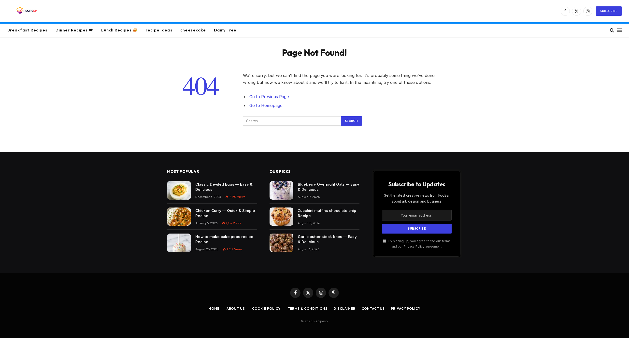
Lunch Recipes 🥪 (119, 30)
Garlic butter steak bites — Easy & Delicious (327, 239)
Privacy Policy (414, 246)
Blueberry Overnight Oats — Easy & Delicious (328, 187)
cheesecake (193, 30)
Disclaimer (345, 308)
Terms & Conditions (307, 308)
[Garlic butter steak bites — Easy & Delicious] (281, 243)
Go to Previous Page (269, 96)
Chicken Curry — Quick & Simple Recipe (225, 213)
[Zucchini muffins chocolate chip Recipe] (281, 216)
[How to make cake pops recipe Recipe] (179, 243)
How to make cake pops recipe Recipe (224, 239)
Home (214, 308)
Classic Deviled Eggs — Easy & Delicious (224, 187)
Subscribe (608, 11)
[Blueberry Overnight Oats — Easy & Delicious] (281, 190)
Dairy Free (225, 30)
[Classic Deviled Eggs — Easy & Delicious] (179, 190)
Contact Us (373, 308)
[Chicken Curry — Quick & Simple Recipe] (179, 216)
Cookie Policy (266, 308)
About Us (235, 308)
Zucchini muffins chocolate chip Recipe (327, 213)
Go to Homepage (266, 105)
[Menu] (619, 30)
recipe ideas (159, 30)
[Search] (612, 30)
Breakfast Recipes (27, 30)
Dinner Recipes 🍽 (74, 30)
